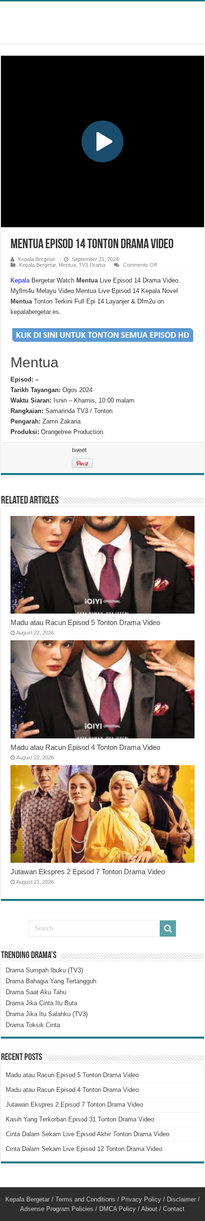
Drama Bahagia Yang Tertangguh (51, 981)
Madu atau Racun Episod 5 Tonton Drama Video (85, 622)
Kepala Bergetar (36, 259)
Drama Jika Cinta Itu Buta (41, 1003)
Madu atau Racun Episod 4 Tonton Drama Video (85, 747)
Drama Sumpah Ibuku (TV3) (44, 970)
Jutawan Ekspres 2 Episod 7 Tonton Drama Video (87, 872)
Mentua (67, 265)
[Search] (168, 928)
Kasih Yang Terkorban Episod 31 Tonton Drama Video (80, 1119)
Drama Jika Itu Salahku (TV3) (47, 1014)
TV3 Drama (92, 265)
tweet (79, 450)
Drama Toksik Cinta (33, 1025)
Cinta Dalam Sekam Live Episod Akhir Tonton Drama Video (87, 1134)
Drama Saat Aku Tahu (36, 992)
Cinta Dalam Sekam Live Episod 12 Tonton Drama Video (84, 1148)
